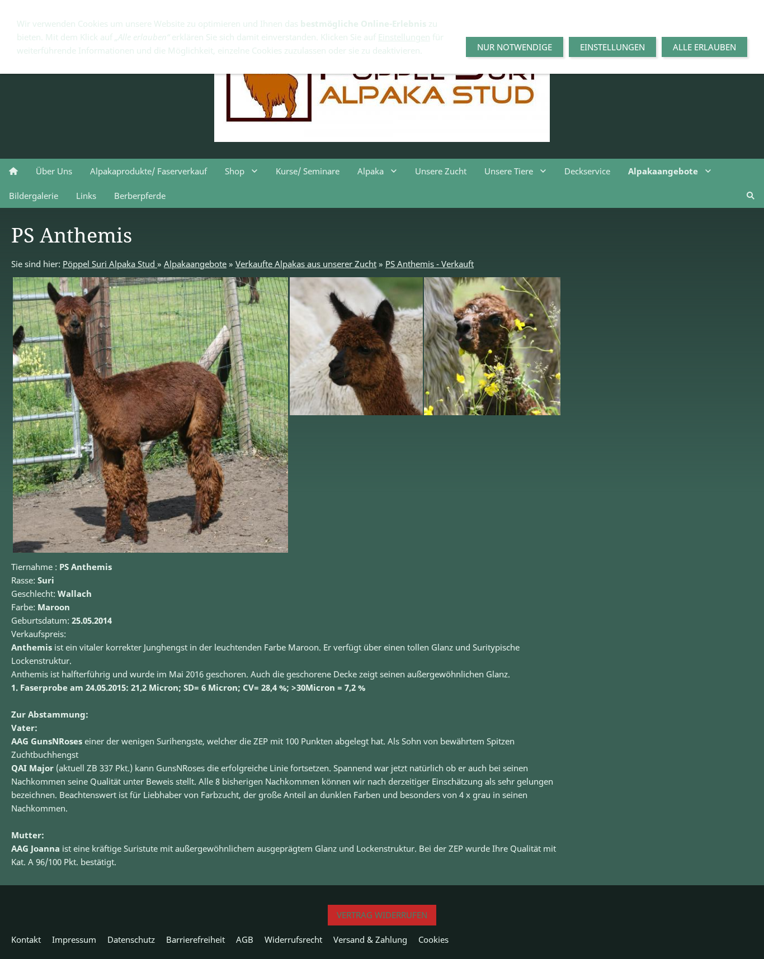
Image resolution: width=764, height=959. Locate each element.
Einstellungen (404, 36)
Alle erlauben (704, 47)
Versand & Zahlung (370, 939)
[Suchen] (750, 195)
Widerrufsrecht (293, 939)
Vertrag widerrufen (382, 914)
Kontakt (26, 939)
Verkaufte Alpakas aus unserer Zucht (305, 263)
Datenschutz (131, 939)
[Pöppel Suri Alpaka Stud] (13, 171)
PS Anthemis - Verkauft (429, 263)
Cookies (433, 939)
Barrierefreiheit (195, 939)
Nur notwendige (514, 47)
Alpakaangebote (195, 263)
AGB (244, 939)
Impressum (74, 939)
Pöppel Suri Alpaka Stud (110, 263)
